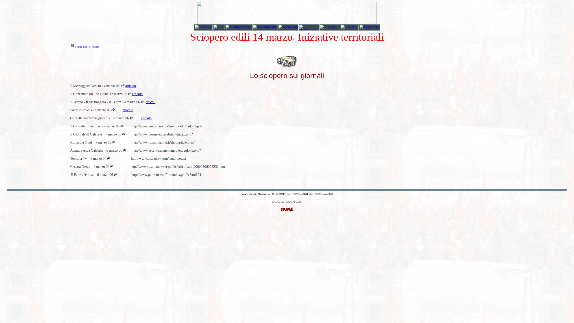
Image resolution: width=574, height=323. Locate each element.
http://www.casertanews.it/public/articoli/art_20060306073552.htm (177, 166)
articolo (137, 94)
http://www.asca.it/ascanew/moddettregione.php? (166, 150)
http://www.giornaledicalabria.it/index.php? (162, 134)
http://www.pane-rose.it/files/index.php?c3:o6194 (166, 175)
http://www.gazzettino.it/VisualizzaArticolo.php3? (167, 126)
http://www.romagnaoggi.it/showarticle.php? (163, 142)
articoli (150, 102)
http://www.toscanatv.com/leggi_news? (158, 158)
